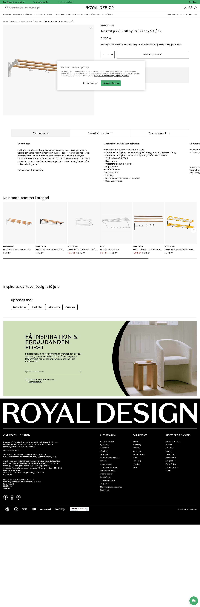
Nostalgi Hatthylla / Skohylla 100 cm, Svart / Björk (51, 249)
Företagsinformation (108, 467)
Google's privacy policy (119, 76)
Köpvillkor (103, 451)
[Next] (193, 230)
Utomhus (169, 448)
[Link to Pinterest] (18, 497)
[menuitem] (7, 15)
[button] (193, 2)
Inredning (137, 451)
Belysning (137, 444)
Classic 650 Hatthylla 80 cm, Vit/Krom (83, 249)
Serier (135, 467)
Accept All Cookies (110, 83)
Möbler (135, 441)
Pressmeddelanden (108, 470)
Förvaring (137, 461)
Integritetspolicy (106, 474)
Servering (137, 448)
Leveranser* (104, 454)
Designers (104, 484)
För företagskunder (107, 480)
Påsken (169, 444)
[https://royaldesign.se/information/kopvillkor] (79, 509)
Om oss (103, 461)
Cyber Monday (172, 467)
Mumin (169, 451)
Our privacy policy (101, 76)
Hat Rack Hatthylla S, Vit (110, 249)
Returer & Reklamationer (109, 457)
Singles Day (171, 461)
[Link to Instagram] (12, 497)
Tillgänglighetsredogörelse (111, 487)
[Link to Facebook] (5, 497)
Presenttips (170, 454)
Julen (168, 470)
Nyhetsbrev (104, 444)
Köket (135, 457)
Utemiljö (136, 464)
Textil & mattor (138, 454)
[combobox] (193, 2)
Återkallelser (105, 490)
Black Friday (171, 464)
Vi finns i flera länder (11, 451)
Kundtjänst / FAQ (106, 441)
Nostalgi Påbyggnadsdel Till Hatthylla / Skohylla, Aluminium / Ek (148, 249)
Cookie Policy (105, 477)
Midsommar (171, 457)
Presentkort (104, 448)
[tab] (40, 133)
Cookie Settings (90, 83)
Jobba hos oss (106, 464)
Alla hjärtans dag (173, 441)
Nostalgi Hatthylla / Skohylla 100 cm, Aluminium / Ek (19, 249)
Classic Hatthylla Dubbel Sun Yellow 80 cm (181, 249)
